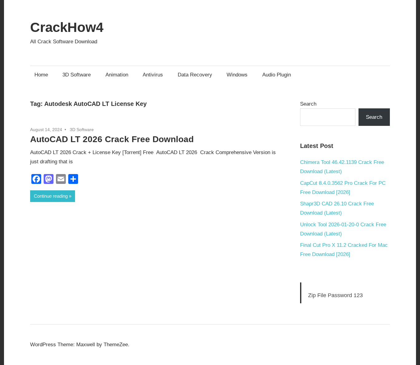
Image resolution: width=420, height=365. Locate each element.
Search (308, 104)
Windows (237, 75)
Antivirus (153, 75)
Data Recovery (195, 75)
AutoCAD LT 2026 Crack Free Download (112, 139)
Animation (116, 75)
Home (41, 75)
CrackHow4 (66, 27)
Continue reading (51, 196)
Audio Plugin (276, 75)
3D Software (76, 75)
